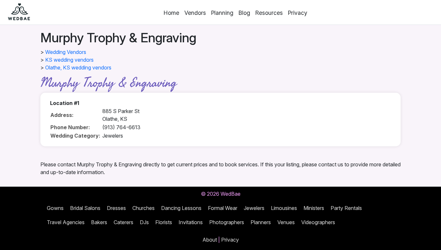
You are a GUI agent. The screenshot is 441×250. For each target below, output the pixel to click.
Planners (261, 222)
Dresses (116, 208)
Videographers (318, 222)
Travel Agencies (66, 222)
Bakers (99, 222)
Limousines (284, 208)
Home (171, 12)
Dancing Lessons (181, 208)
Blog (244, 12)
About (209, 239)
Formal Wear (222, 208)
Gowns (55, 208)
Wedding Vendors (65, 52)
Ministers (313, 208)
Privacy (297, 12)
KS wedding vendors (69, 60)
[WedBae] (16, 12)
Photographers (226, 222)
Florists (163, 222)
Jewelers (254, 208)
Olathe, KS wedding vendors (78, 67)
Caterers (123, 222)
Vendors (195, 12)
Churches (143, 208)
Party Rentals (346, 208)
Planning (222, 12)
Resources (269, 12)
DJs (144, 222)
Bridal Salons (85, 208)
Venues (286, 222)
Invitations (191, 222)
